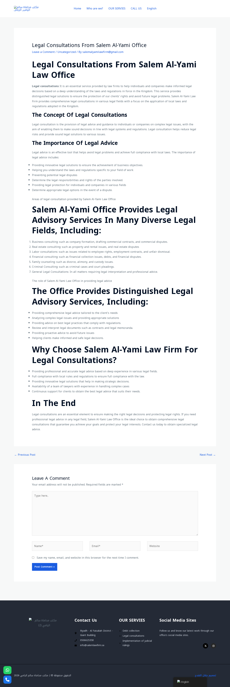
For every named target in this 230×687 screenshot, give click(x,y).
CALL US (136, 8)
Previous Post (24, 454)
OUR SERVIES (116, 8)
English (151, 8)
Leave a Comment (43, 52)
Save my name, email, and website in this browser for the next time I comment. (88, 557)
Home (77, 8)
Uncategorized (66, 52)
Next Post (208, 454)
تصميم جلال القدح (205, 675)
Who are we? (95, 8)
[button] (195, 8)
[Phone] (7, 680)
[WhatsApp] (7, 670)
